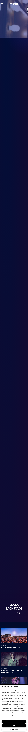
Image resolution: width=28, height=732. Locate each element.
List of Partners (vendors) (8, 717)
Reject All (14, 725)
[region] (14, 708)
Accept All (14, 722)
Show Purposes (14, 729)
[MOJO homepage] (14, 4)
